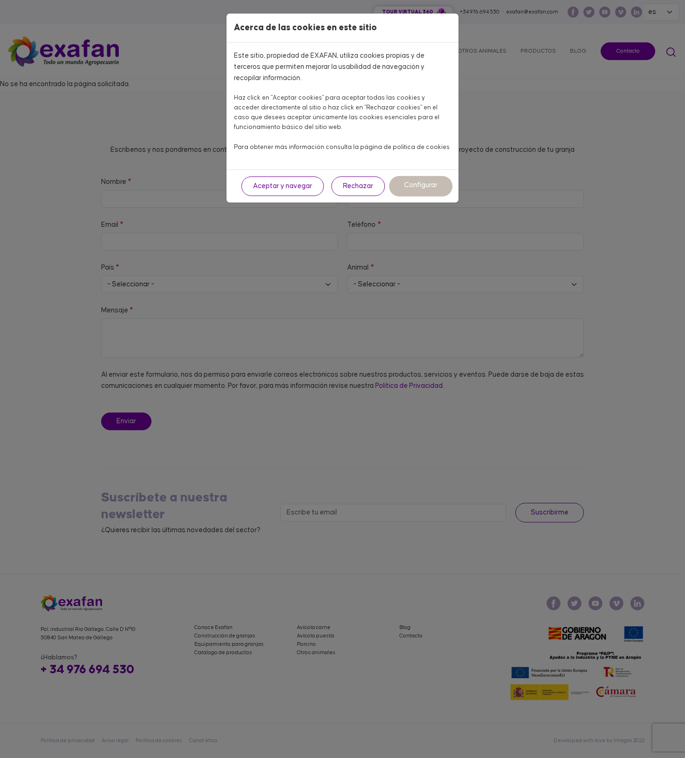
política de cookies (421, 147)
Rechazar (358, 186)
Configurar (421, 185)
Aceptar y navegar (282, 186)
